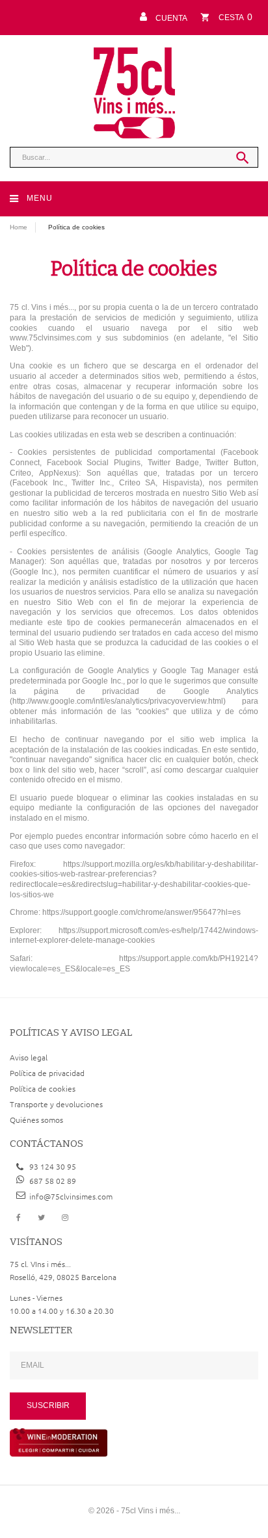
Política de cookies (42, 1088)
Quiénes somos (36, 1119)
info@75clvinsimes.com (71, 1196)
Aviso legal (28, 1057)
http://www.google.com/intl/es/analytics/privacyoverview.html (117, 701)
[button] (161, 17)
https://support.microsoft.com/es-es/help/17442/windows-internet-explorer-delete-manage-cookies (134, 935)
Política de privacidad (47, 1073)
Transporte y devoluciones (56, 1104)
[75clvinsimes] (134, 93)
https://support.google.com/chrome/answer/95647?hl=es (141, 912)
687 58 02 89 (52, 1180)
